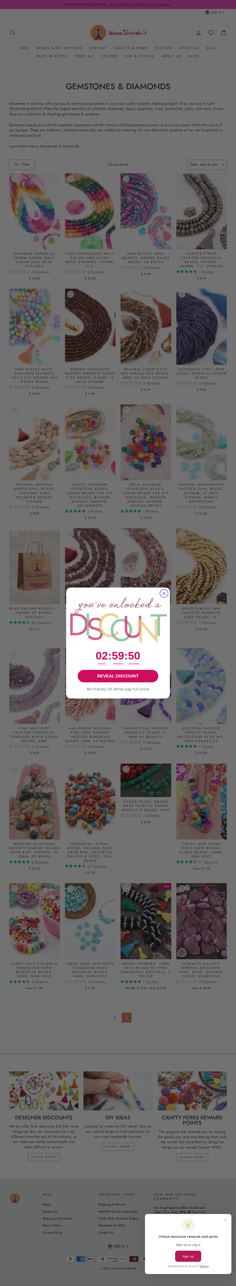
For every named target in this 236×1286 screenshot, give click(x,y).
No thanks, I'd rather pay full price (118, 689)
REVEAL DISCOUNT (118, 676)
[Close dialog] (164, 593)
